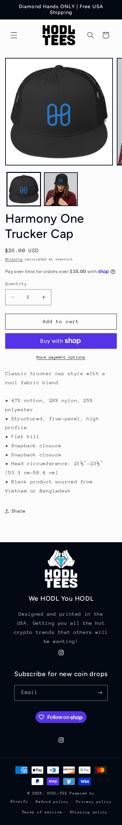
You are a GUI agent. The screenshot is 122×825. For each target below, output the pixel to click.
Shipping (14, 259)
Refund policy (52, 802)
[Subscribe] (99, 693)
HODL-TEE (57, 793)
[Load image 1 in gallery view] (24, 189)
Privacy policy (93, 802)
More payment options (61, 357)
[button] (13, 35)
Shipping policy (89, 812)
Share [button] (19, 511)
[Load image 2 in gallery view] (61, 189)
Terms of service (42, 812)
